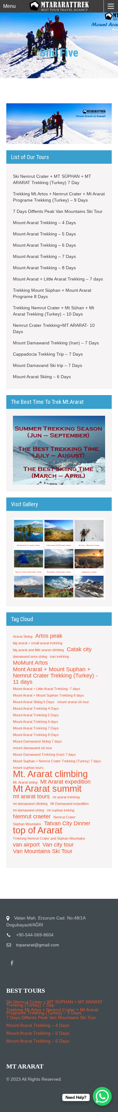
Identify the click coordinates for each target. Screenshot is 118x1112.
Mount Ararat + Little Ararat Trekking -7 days (46, 689)
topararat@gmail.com (37, 944)
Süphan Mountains (27, 824)
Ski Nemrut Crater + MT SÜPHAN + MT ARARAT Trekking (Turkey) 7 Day (52, 179)
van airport (26, 845)
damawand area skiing (30, 656)
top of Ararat (37, 830)
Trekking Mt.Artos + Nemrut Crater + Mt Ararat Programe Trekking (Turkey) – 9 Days (59, 197)
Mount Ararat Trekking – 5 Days (44, 233)
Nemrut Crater (64, 817)
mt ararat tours (31, 796)
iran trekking (59, 656)
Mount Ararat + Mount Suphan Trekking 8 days (48, 695)
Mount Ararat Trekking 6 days (35, 721)
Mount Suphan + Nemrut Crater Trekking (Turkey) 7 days (57, 761)
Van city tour (58, 845)
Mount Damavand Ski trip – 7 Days (47, 365)
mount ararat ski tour (73, 702)
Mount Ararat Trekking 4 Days (36, 708)
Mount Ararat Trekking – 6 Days (44, 245)
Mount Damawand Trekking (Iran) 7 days (44, 754)
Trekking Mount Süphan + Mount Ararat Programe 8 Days (52, 293)
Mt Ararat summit (47, 788)
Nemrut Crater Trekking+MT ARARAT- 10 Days (54, 328)
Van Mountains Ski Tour (42, 851)
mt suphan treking (60, 810)
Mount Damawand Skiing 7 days (37, 741)
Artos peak (48, 636)
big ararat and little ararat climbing (38, 650)
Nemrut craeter (32, 816)
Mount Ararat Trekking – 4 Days (44, 222)
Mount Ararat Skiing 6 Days (33, 702)
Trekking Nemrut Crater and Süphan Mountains (49, 838)
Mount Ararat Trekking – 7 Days (44, 256)
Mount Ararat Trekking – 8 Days (44, 267)
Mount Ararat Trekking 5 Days (36, 715)
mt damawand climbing (30, 804)
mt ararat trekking (66, 797)
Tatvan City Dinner (67, 823)
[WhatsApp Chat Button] (102, 1096)
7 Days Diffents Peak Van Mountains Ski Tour (58, 211)
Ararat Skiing (22, 636)
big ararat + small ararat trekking (37, 643)
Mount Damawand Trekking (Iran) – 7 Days (56, 342)
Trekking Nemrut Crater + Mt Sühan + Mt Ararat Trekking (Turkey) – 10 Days (53, 311)
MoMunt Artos (30, 663)
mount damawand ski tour (32, 748)
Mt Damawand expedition (69, 804)
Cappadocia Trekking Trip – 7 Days (48, 354)
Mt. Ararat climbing (50, 774)
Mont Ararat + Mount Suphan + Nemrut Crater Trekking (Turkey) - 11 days (55, 675)
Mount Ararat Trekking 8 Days (36, 735)
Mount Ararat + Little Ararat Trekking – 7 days (58, 278)
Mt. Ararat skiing (25, 782)
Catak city (79, 649)
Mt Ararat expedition (65, 782)
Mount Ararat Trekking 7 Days (36, 728)
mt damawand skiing (28, 810)
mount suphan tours (28, 768)
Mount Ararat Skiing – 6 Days (42, 376)
